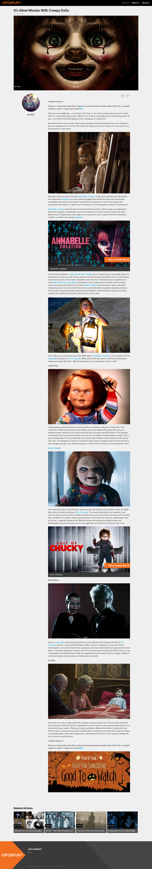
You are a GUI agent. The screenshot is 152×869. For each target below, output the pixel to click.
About (30, 852)
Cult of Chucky (54, 448)
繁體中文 (135, 3)
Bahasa (145, 3)
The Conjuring (87, 274)
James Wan (74, 274)
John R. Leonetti (74, 359)
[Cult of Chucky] (89, 551)
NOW (81, 109)
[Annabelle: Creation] (89, 246)
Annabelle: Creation (86, 196)
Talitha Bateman (59, 282)
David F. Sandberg (91, 285)
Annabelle (65, 199)
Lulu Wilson (72, 282)
